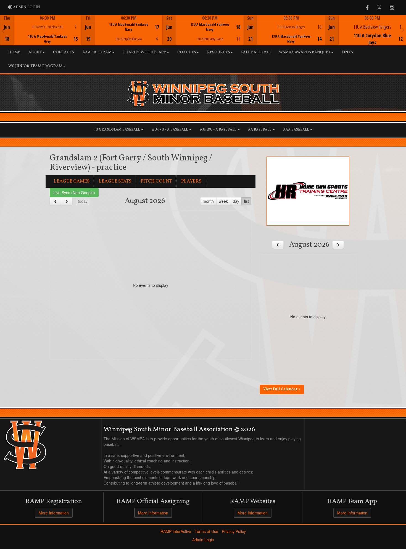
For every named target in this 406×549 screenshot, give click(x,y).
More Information (54, 513)
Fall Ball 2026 (256, 52)
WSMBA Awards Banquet (305, 52)
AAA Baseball (296, 129)
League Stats (115, 181)
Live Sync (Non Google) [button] (74, 192)
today (83, 201)
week (223, 201)
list (246, 201)
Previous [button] (3, 30)
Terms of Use (206, 531)
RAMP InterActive (175, 531)
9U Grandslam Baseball (117, 129)
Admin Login (203, 539)
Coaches (186, 52)
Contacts (63, 52)
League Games (72, 181)
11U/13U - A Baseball (170, 129)
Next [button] (403, 29)
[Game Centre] (41, 34)
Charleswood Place (144, 52)
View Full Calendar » (281, 389)
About (35, 52)
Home (14, 52)
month (208, 201)
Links (347, 52)
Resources (218, 52)
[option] (40, 30)
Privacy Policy (234, 531)
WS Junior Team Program (35, 66)
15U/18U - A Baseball (218, 129)
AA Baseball (260, 129)
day (236, 201)
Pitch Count (156, 181)
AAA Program (97, 52)
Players (191, 181)
